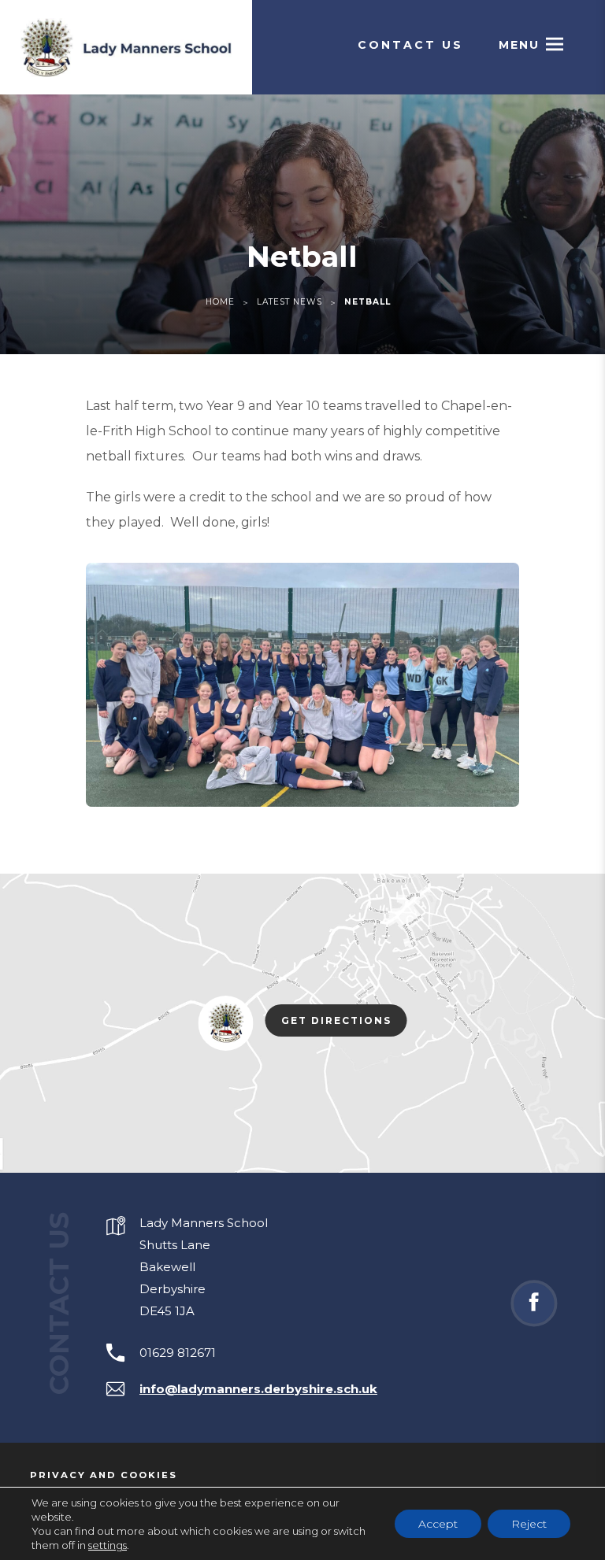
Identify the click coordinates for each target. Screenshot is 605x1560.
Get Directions (344, 1023)
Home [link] (220, 302)
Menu (519, 45)
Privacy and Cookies (103, 1475)
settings (107, 1545)
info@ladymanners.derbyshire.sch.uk (258, 1388)
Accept (438, 1524)
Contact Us (410, 45)
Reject (529, 1524)
